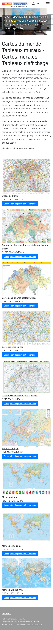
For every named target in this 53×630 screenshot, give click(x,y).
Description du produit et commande (20, 203)
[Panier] (38, 3)
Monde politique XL (11, 546)
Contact (6, 613)
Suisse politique (10, 195)
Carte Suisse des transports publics (20, 395)
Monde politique (10, 497)
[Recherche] (33, 3)
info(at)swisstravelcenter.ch (31, 624)
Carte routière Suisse (12, 347)
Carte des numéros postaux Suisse (19, 297)
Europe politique (10, 448)
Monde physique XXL (12, 589)
